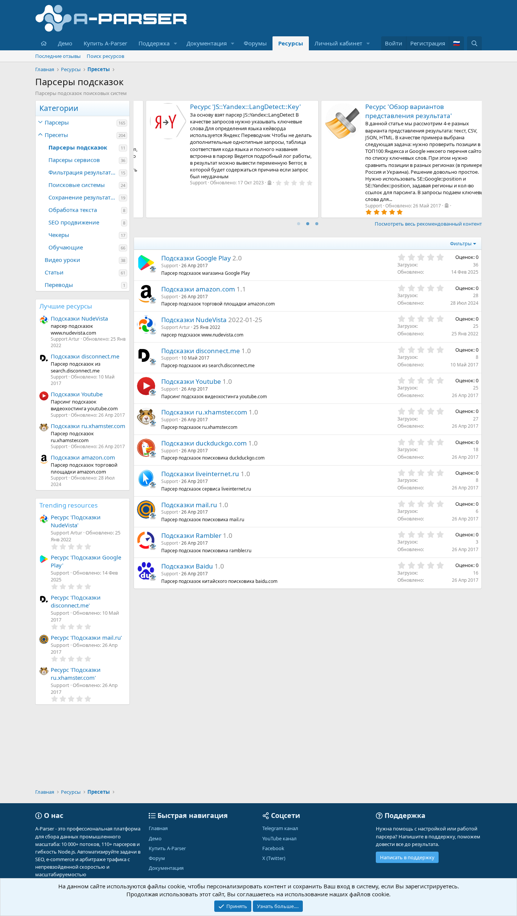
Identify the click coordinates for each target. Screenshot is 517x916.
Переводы (59, 284)
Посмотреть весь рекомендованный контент (428, 223)
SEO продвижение (73, 222)
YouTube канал (279, 838)
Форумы (255, 43)
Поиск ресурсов (105, 56)
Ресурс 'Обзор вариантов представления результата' (224, 111)
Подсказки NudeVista (79, 318)
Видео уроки (62, 259)
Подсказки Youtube (77, 394)
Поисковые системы (76, 184)
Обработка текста (72, 209)
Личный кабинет (338, 43)
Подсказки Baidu (187, 566)
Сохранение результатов (82, 197)
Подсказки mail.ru (189, 504)
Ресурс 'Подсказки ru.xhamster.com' (76, 673)
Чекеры (58, 234)
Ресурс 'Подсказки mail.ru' (86, 637)
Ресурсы (290, 43)
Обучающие (65, 247)
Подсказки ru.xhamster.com (88, 426)
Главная (158, 828)
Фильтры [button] (461, 243)
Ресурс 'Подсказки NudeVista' (76, 521)
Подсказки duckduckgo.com (204, 443)
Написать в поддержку (407, 857)
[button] (175, 43)
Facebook (273, 848)
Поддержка (154, 43)
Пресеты (56, 135)
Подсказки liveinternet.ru (200, 473)
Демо (65, 43)
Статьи (54, 272)
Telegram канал (280, 828)
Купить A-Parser (105, 43)
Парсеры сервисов (74, 160)
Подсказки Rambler (191, 535)
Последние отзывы (58, 56)
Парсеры (57, 122)
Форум (157, 858)
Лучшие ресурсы (65, 306)
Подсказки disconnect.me (85, 356)
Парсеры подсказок (77, 147)
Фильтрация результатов (83, 172)
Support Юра (370, 206)
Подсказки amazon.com (83, 457)
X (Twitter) (273, 858)
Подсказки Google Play (196, 258)
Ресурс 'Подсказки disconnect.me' (76, 601)
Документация (207, 43)
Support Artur (175, 327)
